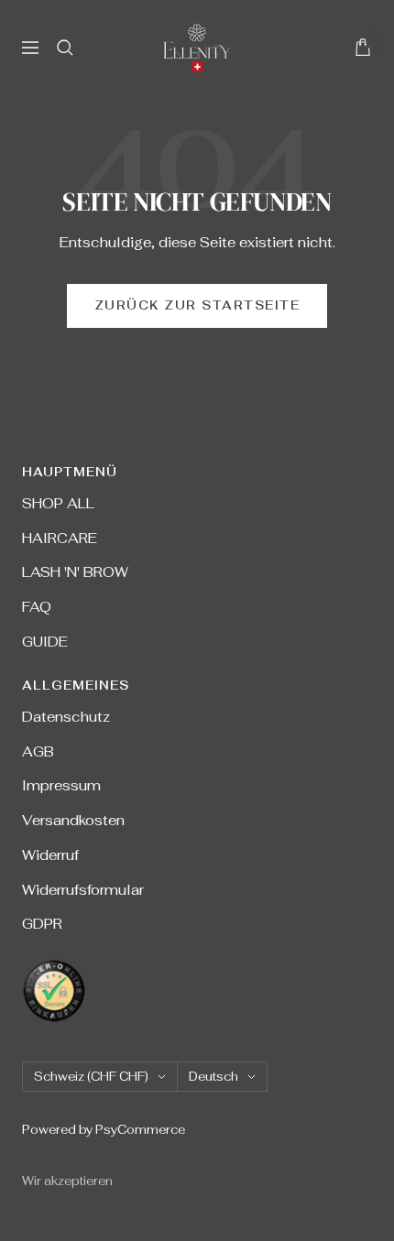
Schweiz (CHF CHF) (91, 1076)
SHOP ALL (58, 503)
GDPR (42, 923)
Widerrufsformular (83, 889)
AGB (38, 751)
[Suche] (65, 47)
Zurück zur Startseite (197, 305)
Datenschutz (66, 716)
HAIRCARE (59, 538)
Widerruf (50, 855)
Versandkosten (73, 820)
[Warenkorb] (363, 47)
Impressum (61, 785)
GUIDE (45, 641)
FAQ (36, 606)
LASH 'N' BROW (75, 572)
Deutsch (213, 1076)
